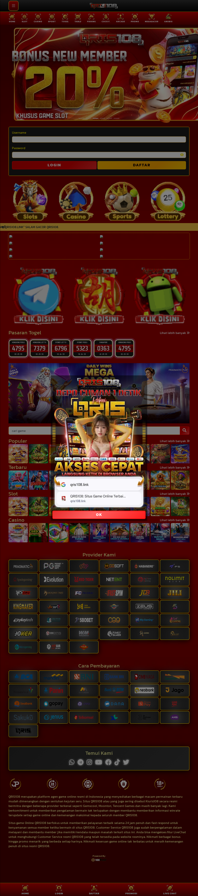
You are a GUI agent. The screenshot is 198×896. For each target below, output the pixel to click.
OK (99, 514)
